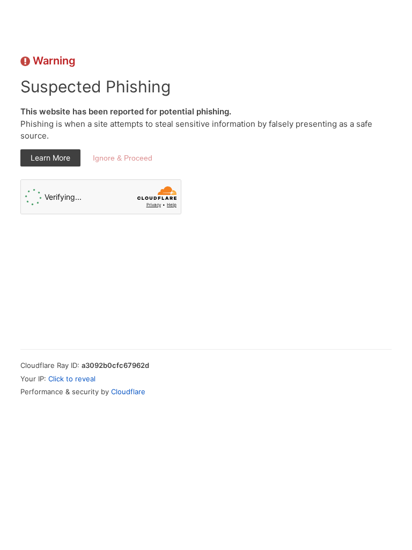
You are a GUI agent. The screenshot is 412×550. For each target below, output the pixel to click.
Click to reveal (71, 378)
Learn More (50, 157)
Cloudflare (128, 391)
